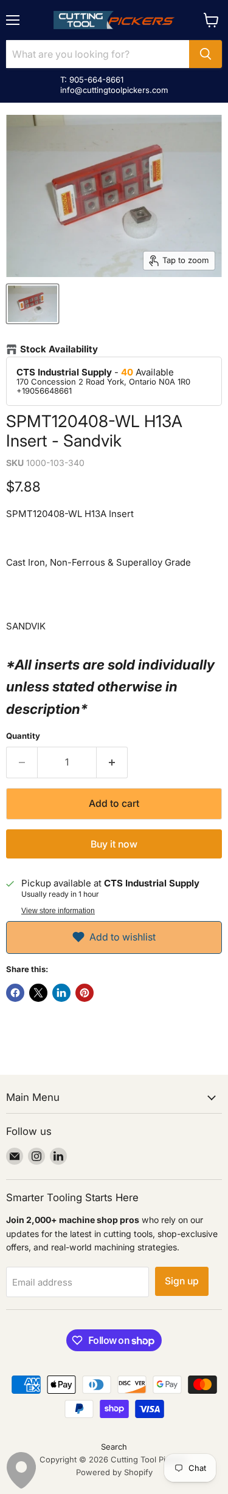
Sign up (182, 1281)
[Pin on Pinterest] (84, 993)
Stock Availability (59, 349)
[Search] (205, 54)
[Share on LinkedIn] (61, 993)
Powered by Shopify (114, 1472)
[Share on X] (38, 993)
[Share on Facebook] (15, 993)
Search (114, 1446)
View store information (58, 910)
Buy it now (114, 844)
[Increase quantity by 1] (112, 762)
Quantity (23, 736)
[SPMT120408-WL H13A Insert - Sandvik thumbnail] (32, 303)
